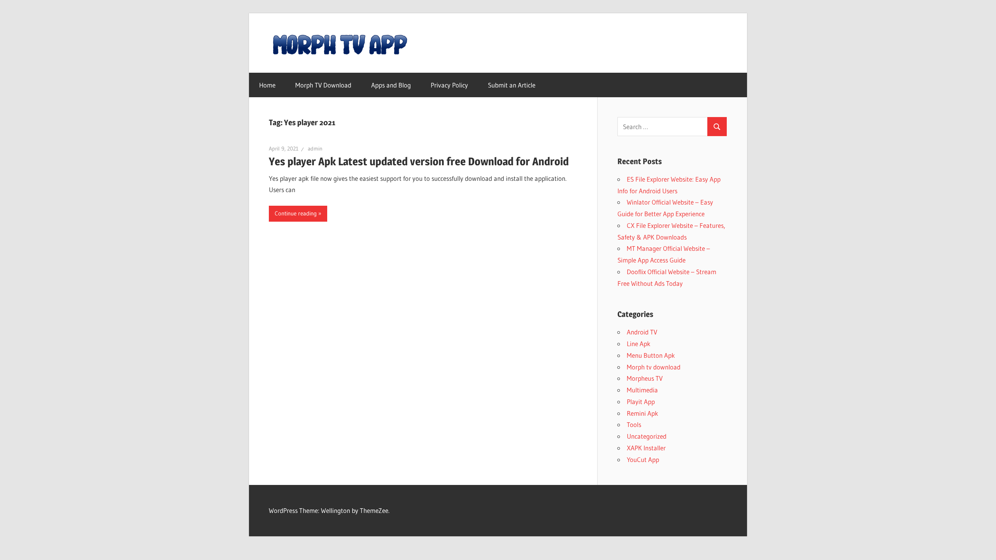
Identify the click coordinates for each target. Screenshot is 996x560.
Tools (634, 424)
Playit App (641, 401)
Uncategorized (646, 436)
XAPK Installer (646, 448)
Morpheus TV (645, 378)
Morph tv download (653, 367)
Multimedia (642, 390)
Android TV (642, 332)
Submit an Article (511, 85)
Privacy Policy (449, 85)
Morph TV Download (323, 85)
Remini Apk (642, 413)
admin (315, 148)
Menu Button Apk (651, 355)
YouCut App (643, 459)
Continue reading (296, 213)
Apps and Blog (391, 85)
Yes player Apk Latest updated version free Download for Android (419, 161)
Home (267, 85)
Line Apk (639, 344)
